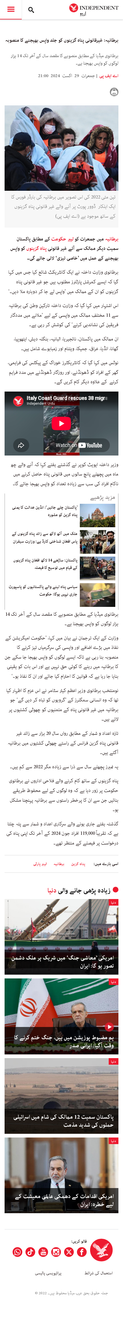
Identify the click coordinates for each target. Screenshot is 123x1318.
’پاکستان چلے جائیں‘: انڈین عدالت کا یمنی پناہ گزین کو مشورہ (45, 511)
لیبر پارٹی (40, 864)
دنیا (51, 891)
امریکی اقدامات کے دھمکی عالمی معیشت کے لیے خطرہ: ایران (64, 1201)
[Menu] (11, 9)
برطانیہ (111, 239)
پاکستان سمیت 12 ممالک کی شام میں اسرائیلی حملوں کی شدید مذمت (63, 1121)
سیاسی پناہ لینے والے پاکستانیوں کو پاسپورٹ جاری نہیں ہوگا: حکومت (43, 590)
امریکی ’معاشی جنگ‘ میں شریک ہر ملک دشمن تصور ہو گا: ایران (62, 962)
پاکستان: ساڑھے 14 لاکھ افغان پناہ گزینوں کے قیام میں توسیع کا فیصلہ (45, 564)
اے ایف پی (108, 76)
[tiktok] (30, 1252)
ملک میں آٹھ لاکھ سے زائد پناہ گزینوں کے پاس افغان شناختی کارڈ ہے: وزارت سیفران (45, 537)
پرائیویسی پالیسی (48, 1273)
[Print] (114, 92)
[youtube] (43, 1252)
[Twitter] (69, 1252)
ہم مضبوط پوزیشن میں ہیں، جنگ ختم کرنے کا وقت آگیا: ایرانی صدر (64, 1042)
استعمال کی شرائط (98, 1273)
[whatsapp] (17, 1252)
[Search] (31, 9)
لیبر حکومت (62, 239)
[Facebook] (82, 1252)
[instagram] (56, 1252)
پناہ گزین (78, 864)
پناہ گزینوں (36, 248)
